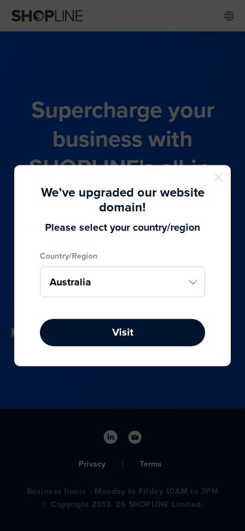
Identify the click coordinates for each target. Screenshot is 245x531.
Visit (122, 332)
